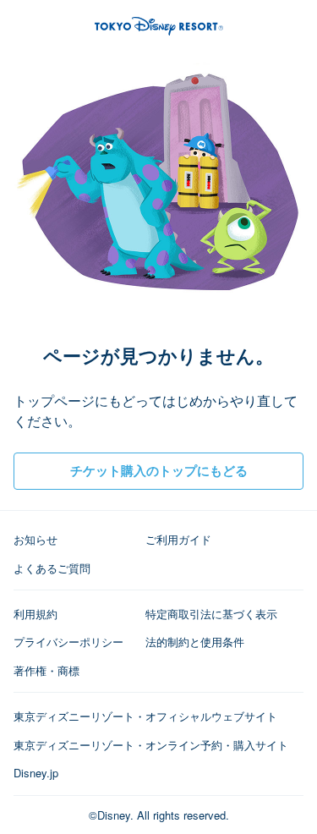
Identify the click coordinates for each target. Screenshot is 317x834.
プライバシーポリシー (68, 642)
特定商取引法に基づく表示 (211, 614)
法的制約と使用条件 (194, 642)
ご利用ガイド (178, 539)
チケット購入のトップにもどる (159, 470)
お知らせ (35, 539)
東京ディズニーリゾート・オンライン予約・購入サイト (151, 745)
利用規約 (35, 614)
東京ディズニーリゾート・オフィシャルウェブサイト (145, 716)
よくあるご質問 (52, 568)
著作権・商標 (46, 670)
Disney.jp (36, 773)
